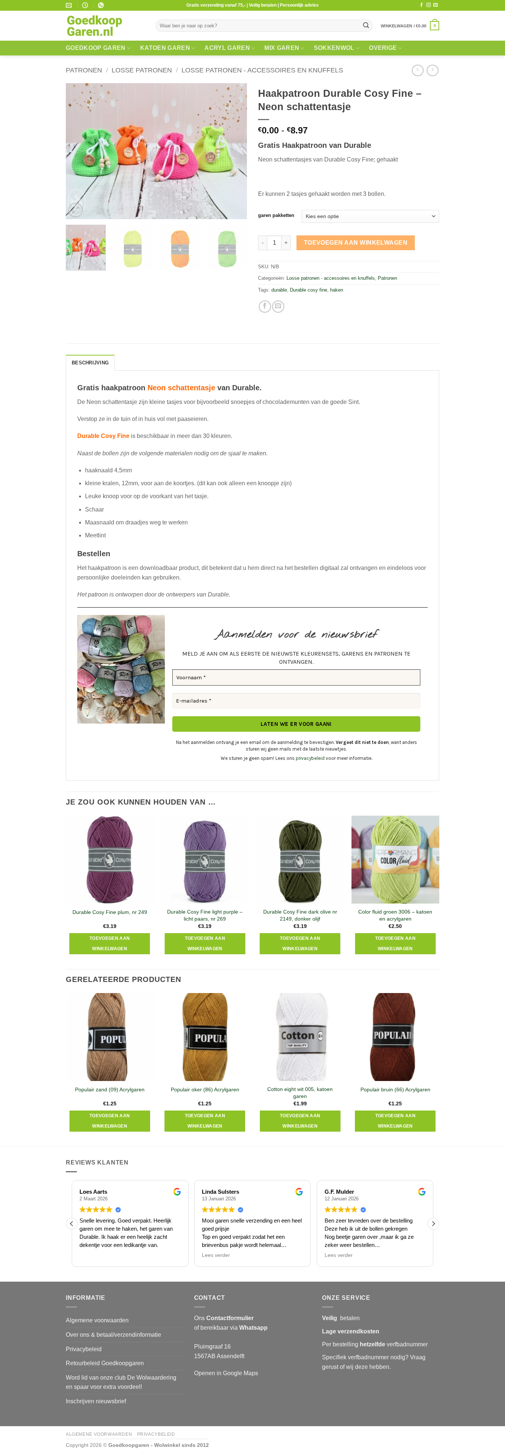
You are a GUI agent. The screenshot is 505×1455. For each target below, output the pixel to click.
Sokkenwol (334, 48)
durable (279, 290)
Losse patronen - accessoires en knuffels (262, 70)
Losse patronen (142, 70)
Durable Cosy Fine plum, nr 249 (109, 912)
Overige (383, 48)
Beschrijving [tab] (90, 363)
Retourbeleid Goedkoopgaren (105, 1363)
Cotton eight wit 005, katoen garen (300, 1092)
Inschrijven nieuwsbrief (96, 1401)
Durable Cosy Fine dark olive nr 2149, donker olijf (300, 915)
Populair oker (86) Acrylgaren (205, 1089)
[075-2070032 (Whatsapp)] (102, 5)
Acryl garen (227, 48)
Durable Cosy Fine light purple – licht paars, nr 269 (205, 915)
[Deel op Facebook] (265, 306)
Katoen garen (165, 48)
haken (336, 290)
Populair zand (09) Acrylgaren (110, 1089)
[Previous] (78, 151)
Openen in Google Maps (226, 1373)
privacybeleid (310, 758)
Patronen (84, 70)
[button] (410, 25)
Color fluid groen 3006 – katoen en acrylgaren (395, 915)
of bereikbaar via (231, 1328)
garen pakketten (276, 215)
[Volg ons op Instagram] (428, 5)
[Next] (234, 151)
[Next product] (417, 70)
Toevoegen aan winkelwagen (356, 242)
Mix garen (281, 48)
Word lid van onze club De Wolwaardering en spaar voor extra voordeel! (121, 1382)
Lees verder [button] (216, 1255)
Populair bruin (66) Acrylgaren (395, 1089)
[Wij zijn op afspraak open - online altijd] (86, 5)
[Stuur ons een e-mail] (435, 5)
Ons (224, 1318)
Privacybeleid (84, 1349)
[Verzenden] (366, 26)
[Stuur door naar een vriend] (278, 306)
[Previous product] (432, 70)
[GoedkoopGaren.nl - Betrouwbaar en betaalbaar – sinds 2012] (105, 26)
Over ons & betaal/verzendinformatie (113, 1335)
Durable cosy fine (308, 290)
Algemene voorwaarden (97, 1320)
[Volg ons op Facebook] (421, 5)
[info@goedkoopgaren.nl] (70, 5)
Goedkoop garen (95, 48)
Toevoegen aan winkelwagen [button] (109, 943)
